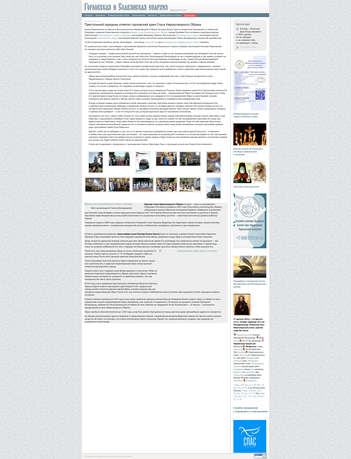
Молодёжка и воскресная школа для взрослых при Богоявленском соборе (249, 284)
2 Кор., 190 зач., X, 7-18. (244, 384)
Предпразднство (244, 334)
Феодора (250, 372)
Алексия (237, 360)
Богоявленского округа (187, 35)
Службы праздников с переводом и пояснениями (250, 409)
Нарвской (252, 380)
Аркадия (241, 352)
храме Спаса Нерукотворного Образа (149, 32)
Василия (243, 355)
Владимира (253, 360)
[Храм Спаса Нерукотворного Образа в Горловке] (213, 198)
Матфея (250, 357)
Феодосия (238, 346)
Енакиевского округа (107, 38)
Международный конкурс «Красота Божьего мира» (246, 115)
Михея (236, 340)
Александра (238, 375)
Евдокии (237, 372)
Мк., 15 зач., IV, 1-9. (246, 393)
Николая (237, 366)
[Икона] (241, 314)
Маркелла (238, 349)
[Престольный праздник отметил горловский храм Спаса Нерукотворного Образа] (95, 172)
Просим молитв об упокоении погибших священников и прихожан (248, 151)
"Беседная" (238, 380)
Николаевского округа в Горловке (114, 35)
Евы (252, 369)
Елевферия (238, 369)
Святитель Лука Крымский (246, 186)
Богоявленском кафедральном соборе (180, 42)
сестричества (151, 42)
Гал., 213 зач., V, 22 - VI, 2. (249, 394)
